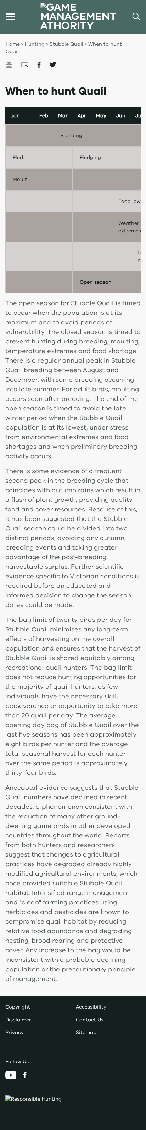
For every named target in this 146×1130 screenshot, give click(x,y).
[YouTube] (11, 1074)
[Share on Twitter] (52, 64)
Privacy (14, 1032)
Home (13, 44)
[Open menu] (10, 16)
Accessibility (91, 1007)
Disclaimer (18, 1019)
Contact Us (89, 1019)
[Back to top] (121, 928)
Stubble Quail (67, 44)
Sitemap (86, 1032)
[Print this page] (10, 64)
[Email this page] (25, 64)
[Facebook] (25, 1074)
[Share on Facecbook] (39, 64)
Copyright (17, 1007)
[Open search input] (135, 17)
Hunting (35, 44)
